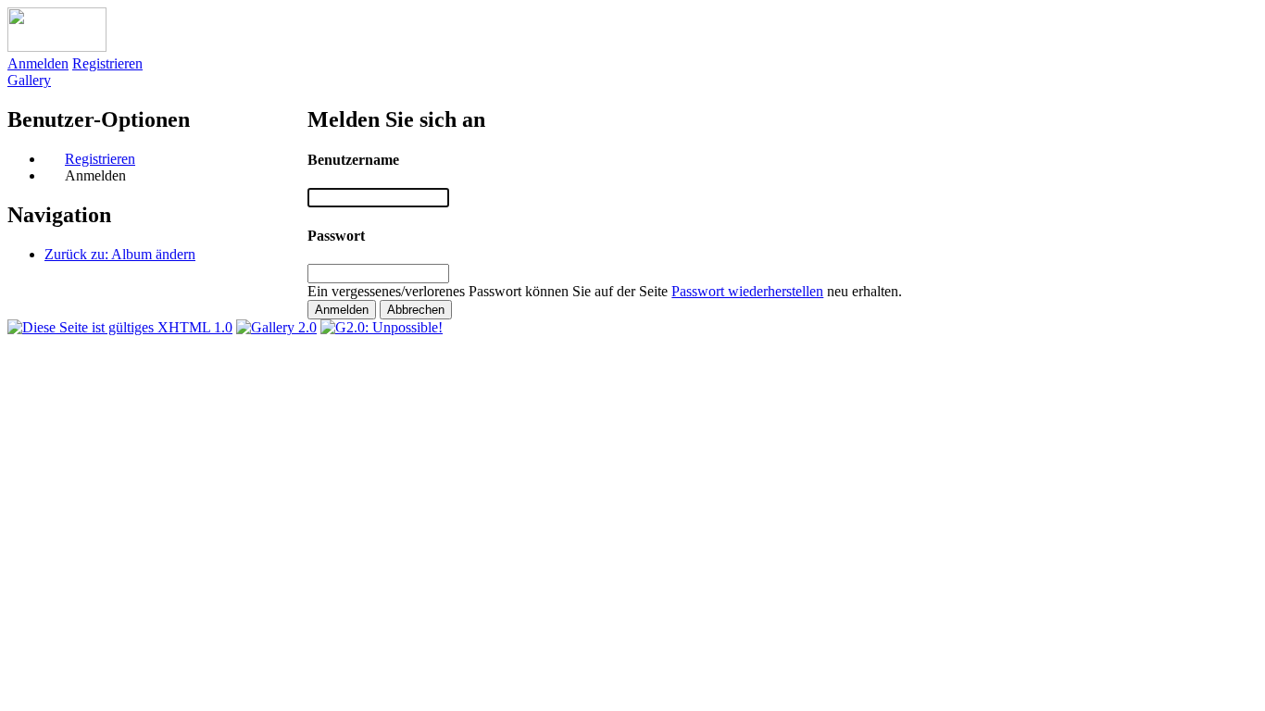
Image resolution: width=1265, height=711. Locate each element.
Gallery (29, 80)
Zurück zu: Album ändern (119, 254)
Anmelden (38, 63)
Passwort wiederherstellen (747, 291)
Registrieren (107, 63)
